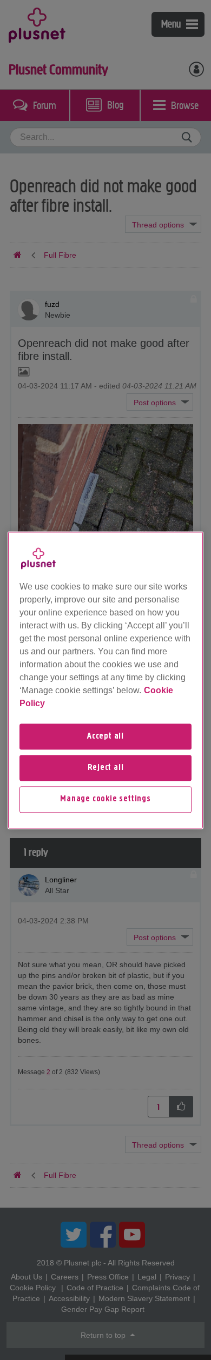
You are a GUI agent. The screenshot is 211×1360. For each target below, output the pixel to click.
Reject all (106, 767)
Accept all (105, 736)
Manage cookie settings (105, 799)
